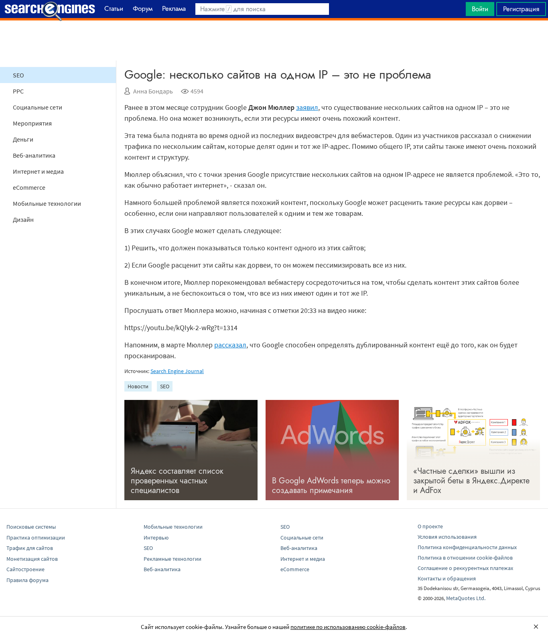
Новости (138, 386)
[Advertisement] (274, 40)
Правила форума (27, 580)
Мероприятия (32, 123)
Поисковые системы (31, 526)
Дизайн (23, 219)
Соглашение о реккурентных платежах (465, 568)
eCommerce (29, 187)
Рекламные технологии (172, 558)
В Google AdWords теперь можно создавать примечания (331, 485)
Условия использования (447, 536)
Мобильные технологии (47, 203)
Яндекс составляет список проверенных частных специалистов (177, 480)
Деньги (23, 139)
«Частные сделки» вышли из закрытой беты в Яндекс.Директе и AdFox (471, 480)
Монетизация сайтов (32, 558)
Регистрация (521, 9)
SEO (18, 75)
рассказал (230, 344)
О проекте (430, 526)
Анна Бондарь (153, 91)
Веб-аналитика (34, 155)
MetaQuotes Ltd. (465, 598)
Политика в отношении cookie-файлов (465, 557)
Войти (480, 9)
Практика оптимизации (35, 537)
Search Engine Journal (177, 371)
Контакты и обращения (447, 578)
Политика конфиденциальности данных (467, 547)
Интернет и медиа (38, 171)
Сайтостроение (25, 569)
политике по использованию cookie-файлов (348, 627)
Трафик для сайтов (29, 548)
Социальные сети (37, 107)
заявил (307, 107)
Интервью (156, 537)
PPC (18, 91)
